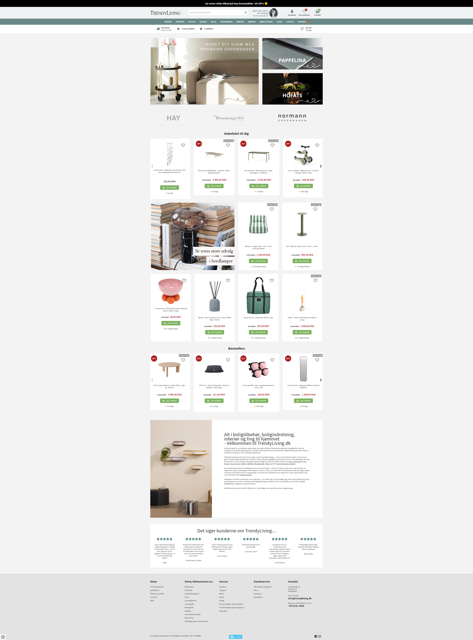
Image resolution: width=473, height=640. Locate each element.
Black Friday (189, 618)
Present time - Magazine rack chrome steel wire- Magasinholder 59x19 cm (169, 171)
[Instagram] (319, 637)
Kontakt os (258, 594)
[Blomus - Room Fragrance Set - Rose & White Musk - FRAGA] (214, 295)
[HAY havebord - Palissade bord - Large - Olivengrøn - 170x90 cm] (259, 166)
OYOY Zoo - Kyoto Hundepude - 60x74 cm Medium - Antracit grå (214, 386)
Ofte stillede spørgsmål (262, 587)
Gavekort (153, 597)
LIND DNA (250, 464)
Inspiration (223, 611)
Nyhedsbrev (154, 590)
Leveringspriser (190, 600)
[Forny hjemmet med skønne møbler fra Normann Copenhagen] (204, 71)
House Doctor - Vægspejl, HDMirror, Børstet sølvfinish (303, 386)
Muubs (243, 464)
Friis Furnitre (297, 461)
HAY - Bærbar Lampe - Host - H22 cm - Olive (302, 246)
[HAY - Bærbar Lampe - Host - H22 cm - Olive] (302, 224)
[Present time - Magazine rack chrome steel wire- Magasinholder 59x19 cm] (169, 154)
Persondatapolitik (156, 587)
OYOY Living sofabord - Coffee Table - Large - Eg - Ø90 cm (169, 386)
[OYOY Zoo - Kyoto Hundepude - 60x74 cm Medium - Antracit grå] (214, 381)
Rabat (221, 594)
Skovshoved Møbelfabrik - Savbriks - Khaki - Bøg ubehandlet (214, 171)
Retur (187, 597)
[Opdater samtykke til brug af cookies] (3, 637)
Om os (256, 590)
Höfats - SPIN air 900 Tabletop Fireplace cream (302, 318)
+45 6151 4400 (296, 605)
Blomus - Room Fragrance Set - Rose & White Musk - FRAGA (214, 318)
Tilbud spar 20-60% (157, 594)
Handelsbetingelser (192, 594)
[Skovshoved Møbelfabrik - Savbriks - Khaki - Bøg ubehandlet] (214, 166)
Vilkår (152, 600)
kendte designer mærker (286, 464)
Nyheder (180, 21)
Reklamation (189, 587)
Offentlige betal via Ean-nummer (196, 621)
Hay (290, 461)
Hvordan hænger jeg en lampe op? (232, 607)
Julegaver (223, 590)
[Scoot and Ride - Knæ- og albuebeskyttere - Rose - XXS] (259, 381)
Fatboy (267, 464)
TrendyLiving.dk (245, 475)
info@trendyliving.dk (260, 15)
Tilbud (221, 597)
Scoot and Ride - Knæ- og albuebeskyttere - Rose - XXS (259, 386)
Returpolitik (189, 607)
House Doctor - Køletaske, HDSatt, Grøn (258, 317)
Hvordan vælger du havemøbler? (231, 604)
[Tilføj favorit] (183, 146)
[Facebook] (315, 637)
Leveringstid (189, 604)
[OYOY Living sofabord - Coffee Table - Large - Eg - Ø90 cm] (169, 381)
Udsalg (221, 600)
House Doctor (235, 464)
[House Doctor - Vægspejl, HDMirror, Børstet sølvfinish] (303, 381)
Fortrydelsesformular (193, 614)
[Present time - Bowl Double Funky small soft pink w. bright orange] (171, 291)
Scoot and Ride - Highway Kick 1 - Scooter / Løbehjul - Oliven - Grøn (303, 171)
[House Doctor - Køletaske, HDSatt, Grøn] (258, 295)
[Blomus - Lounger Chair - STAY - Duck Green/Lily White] (258, 224)
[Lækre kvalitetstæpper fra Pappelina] (292, 53)
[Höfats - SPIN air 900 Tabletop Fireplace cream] (302, 295)
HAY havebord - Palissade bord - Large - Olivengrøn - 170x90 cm (258, 171)
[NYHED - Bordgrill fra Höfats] (292, 89)
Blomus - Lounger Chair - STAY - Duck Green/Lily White (258, 247)
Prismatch (188, 590)
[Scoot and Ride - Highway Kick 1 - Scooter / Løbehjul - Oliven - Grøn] (303, 166)
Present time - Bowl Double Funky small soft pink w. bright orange (171, 309)
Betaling (188, 611)
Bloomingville (259, 464)
